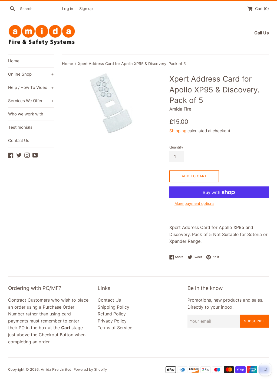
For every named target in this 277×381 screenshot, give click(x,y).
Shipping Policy (113, 307)
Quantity (176, 147)
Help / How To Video (31, 87)
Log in (67, 8)
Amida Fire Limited (56, 369)
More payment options (194, 203)
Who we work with (25, 114)
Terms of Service (115, 327)
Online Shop (31, 74)
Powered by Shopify (90, 369)
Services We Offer (31, 100)
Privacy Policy (112, 321)
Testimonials (20, 127)
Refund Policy (112, 314)
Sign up (86, 8)
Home (13, 60)
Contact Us (18, 140)
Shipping (177, 130)
